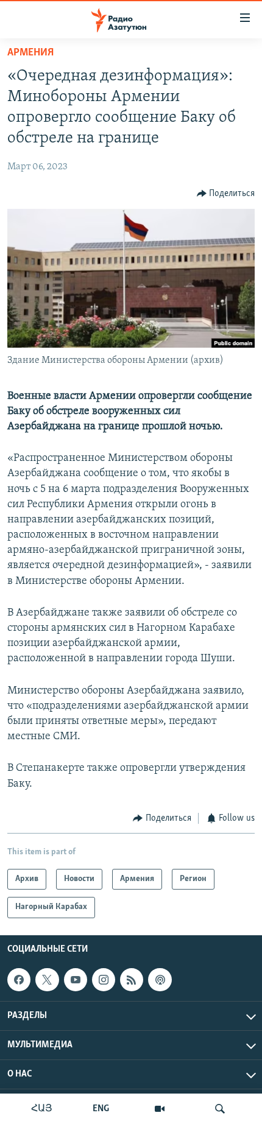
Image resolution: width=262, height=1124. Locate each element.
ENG (101, 1109)
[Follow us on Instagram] (103, 979)
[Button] (226, 194)
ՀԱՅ (41, 1109)
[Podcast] (159, 979)
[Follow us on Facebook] (18, 979)
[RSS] (131, 979)
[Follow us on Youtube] (75, 979)
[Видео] (159, 1109)
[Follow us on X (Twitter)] (46, 979)
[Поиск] (220, 1109)
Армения (30, 52)
